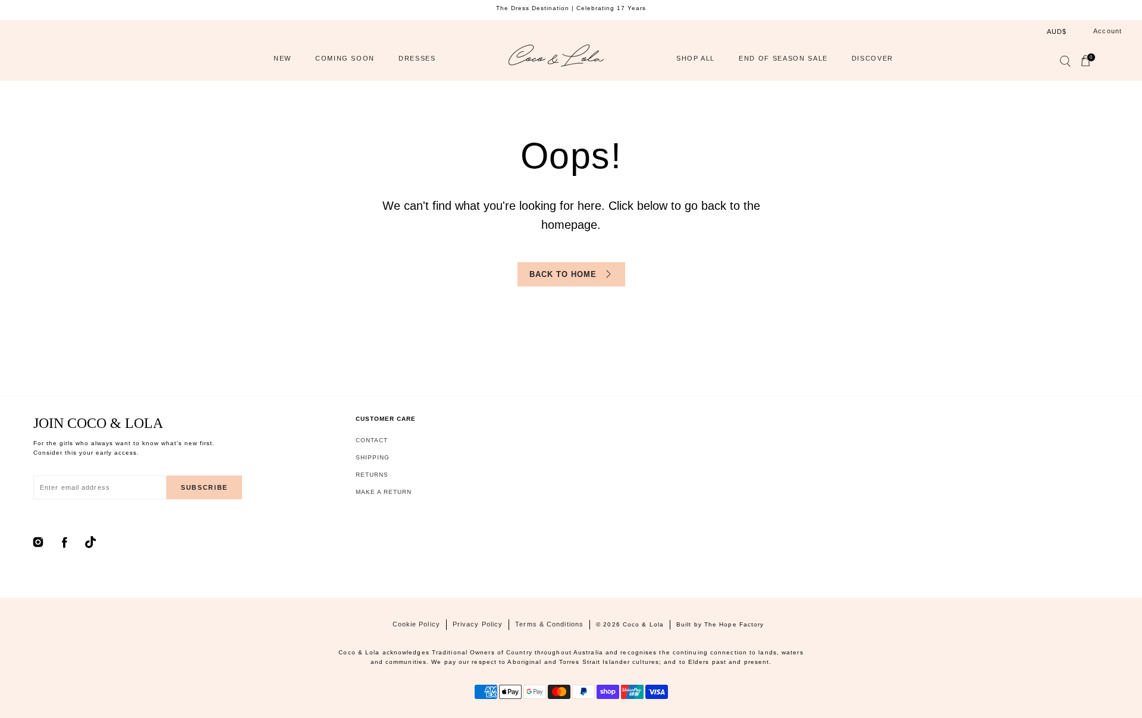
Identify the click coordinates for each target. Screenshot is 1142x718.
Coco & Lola (643, 624)
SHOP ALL (695, 58)
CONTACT (372, 440)
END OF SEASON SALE (783, 58)
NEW (282, 58)
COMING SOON (345, 58)
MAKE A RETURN (384, 492)
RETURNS (372, 474)
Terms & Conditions (549, 624)
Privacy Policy (478, 624)
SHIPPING (373, 457)
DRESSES (417, 58)
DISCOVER (872, 58)
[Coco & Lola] (556, 59)
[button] (1065, 64)
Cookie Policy (416, 624)
